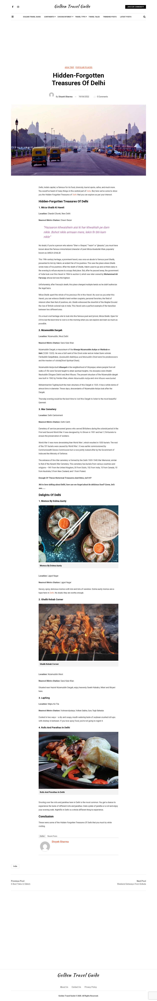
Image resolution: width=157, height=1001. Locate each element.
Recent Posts (52, 836)
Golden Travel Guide (32, 17)
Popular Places (84, 67)
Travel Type (80, 17)
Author (42, 836)
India (89, 191)
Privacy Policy (91, 987)
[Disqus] (78, 930)
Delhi (74, 195)
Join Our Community (135, 7)
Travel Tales (94, 17)
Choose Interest (65, 17)
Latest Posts (125, 17)
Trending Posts (110, 17)
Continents (49, 17)
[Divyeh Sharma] (45, 850)
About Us (64, 987)
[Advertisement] (78, 43)
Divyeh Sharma (65, 96)
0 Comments (102, 96)
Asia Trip (69, 67)
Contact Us (76, 987)
